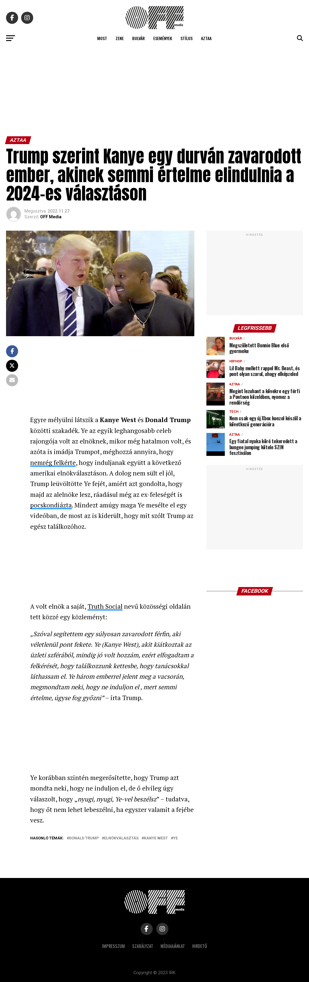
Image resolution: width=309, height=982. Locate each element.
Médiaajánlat (173, 946)
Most (102, 38)
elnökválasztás (121, 838)
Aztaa (206, 38)
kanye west (156, 838)
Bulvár (138, 38)
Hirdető (199, 946)
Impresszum (113, 946)
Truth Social (105, 606)
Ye (175, 838)
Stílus (186, 38)
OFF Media (51, 216)
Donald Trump (84, 838)
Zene (120, 38)
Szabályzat (142, 946)
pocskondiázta (51, 505)
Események (162, 38)
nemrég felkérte (53, 462)
